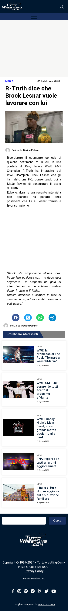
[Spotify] (26, 591)
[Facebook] (13, 591)
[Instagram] (19, 591)
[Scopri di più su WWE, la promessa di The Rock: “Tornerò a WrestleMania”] (18, 355)
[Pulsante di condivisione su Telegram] (52, 317)
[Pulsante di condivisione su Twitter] (28, 317)
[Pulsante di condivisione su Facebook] (15, 317)
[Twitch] (39, 591)
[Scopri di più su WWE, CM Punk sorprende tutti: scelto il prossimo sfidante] (18, 390)
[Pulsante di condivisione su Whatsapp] (40, 317)
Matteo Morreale (46, 604)
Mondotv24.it (38, 578)
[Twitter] (46, 591)
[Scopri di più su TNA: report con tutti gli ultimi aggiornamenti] (18, 462)
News (9, 81)
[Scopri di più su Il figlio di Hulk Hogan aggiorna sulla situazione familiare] (18, 493)
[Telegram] (33, 591)
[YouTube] (53, 591)
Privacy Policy (34, 571)
